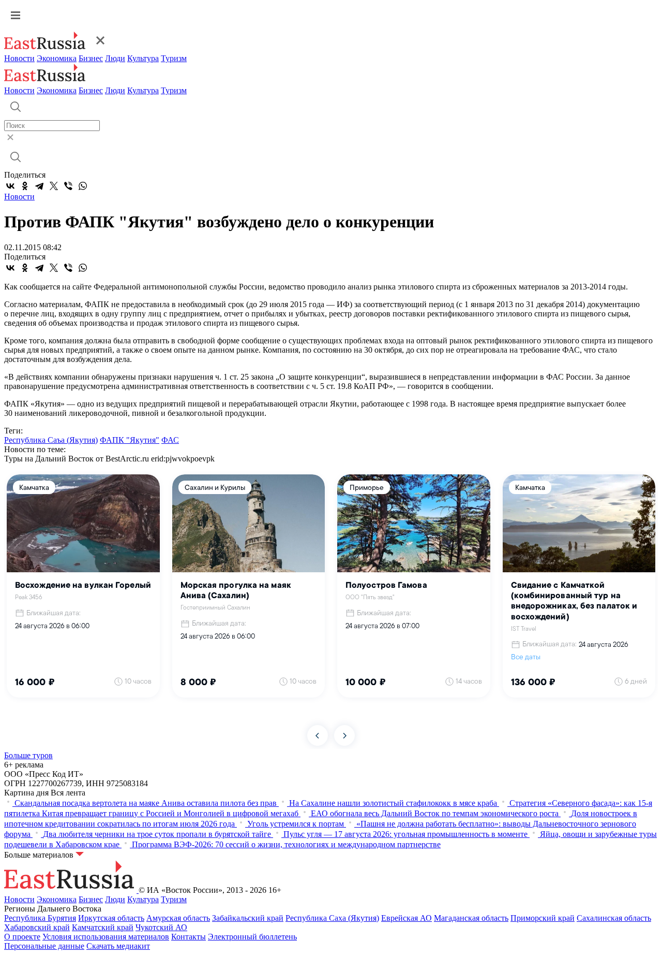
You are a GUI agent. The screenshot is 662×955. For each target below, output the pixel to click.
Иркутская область (111, 918)
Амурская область (178, 918)
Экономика (57, 58)
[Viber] (68, 186)
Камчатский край (102, 927)
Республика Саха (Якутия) (332, 918)
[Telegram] (39, 186)
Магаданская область (471, 918)
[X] (54, 186)
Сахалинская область (614, 918)
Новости (19, 58)
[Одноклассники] (25, 186)
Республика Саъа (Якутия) (51, 440)
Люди (115, 58)
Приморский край (542, 918)
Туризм (174, 58)
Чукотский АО (161, 927)
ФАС (170, 440)
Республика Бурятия (40, 918)
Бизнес (91, 58)
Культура (143, 58)
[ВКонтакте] (10, 186)
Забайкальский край (247, 918)
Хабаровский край (37, 927)
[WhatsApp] (83, 186)
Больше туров (28, 755)
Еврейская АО (406, 918)
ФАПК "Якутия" (129, 440)
